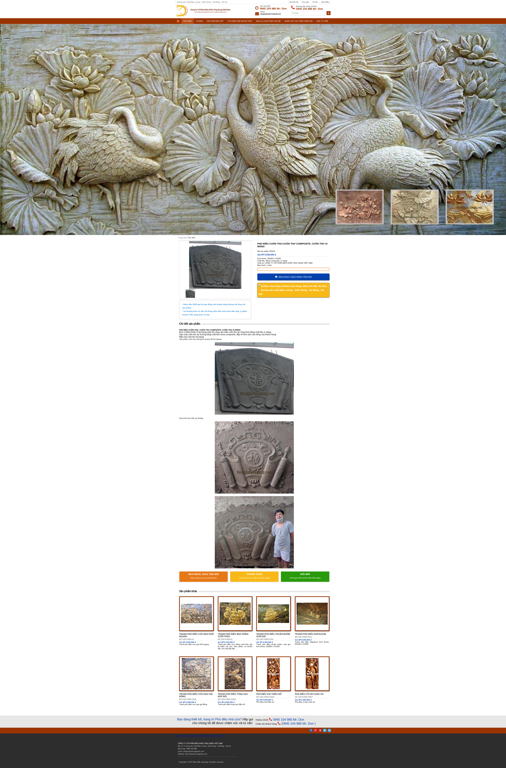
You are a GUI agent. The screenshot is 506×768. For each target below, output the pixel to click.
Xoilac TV (221, 736)
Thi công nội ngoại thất (239, 21)
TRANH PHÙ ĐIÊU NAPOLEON (310, 634)
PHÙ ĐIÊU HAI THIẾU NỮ (269, 694)
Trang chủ (182, 238)
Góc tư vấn (322, 21)
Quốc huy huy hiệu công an (298, 21)
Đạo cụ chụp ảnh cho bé (268, 21)
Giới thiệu (325, 2)
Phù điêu (187, 21)
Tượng (199, 21)
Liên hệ (295, 2)
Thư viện (305, 2)
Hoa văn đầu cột (215, 21)
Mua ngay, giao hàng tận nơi (295, 277)
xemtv (201, 736)
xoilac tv (195, 736)
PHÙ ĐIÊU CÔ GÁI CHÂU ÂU (309, 694)
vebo (184, 736)
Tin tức (315, 2)
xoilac (188, 736)
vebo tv (178, 736)
